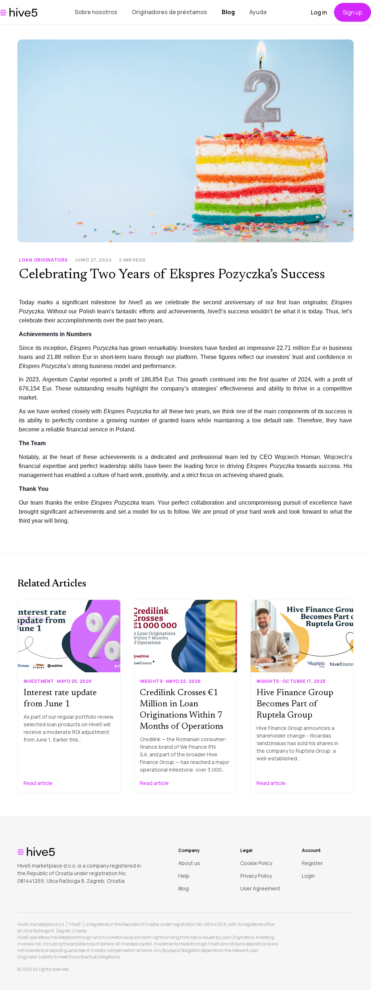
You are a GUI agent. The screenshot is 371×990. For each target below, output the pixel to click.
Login (308, 875)
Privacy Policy (256, 875)
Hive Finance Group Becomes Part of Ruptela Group (295, 704)
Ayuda (257, 12)
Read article (38, 783)
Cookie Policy (256, 863)
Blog (228, 12)
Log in (319, 12)
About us (189, 863)
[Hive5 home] (18, 12)
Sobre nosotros (96, 12)
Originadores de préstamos (169, 12)
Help (183, 875)
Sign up (352, 12)
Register (312, 863)
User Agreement (260, 888)
